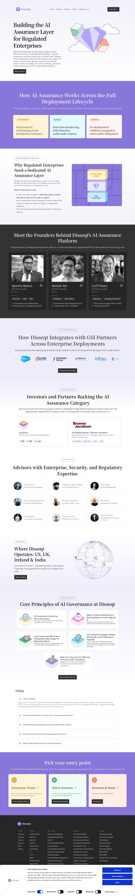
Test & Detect (103, 840)
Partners (21, 843)
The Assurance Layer (105, 834)
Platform (33, 837)
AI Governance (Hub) (79, 834)
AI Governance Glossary (80, 864)
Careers (20, 849)
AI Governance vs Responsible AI (83, 858)
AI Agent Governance (80, 861)
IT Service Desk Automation (56, 849)
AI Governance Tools (79, 846)
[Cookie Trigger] (30, 851)
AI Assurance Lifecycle (106, 837)
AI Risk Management (105, 849)
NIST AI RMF (103, 855)
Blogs (31, 858)
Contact (21, 840)
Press (19, 846)
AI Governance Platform (81, 837)
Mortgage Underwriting (55, 837)
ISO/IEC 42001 (103, 852)
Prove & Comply (104, 846)
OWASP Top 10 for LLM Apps (108, 858)
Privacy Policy (34, 846)
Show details (110, 892)
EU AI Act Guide (34, 861)
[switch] (61, 891)
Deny (117, 882)
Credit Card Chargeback (55, 834)
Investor (32, 843)
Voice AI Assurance (53, 855)
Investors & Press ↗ (105, 788)
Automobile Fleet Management (57, 858)
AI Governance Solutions (81, 840)
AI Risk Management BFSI (55, 843)
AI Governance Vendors (80, 855)
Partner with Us (35, 834)
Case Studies (34, 864)
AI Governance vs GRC (80, 852)
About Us (33, 840)
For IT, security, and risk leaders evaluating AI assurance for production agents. (27, 795)
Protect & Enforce (105, 843)
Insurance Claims (52, 846)
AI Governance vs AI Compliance (83, 849)
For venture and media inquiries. (103, 794)
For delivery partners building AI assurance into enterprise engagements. (66, 795)
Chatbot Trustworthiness (55, 852)
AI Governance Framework (81, 843)
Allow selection (117, 876)
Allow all (117, 870)
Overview (21, 834)
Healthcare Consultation (55, 864)
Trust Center (34, 849)
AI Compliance (103, 861)
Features (21, 837)
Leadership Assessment (54, 861)
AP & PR (49, 840)
